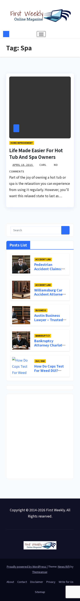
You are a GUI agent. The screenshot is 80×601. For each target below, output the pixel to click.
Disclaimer (36, 582)
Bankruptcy (42, 335)
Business (40, 310)
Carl (43, 164)
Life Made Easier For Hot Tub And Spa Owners (36, 153)
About (10, 582)
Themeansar (39, 572)
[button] (74, 34)
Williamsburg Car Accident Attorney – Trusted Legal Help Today (49, 296)
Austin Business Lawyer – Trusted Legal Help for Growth (48, 322)
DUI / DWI (40, 361)
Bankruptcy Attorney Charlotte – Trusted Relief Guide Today (50, 347)
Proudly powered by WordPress (27, 566)
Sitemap (40, 592)
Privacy (50, 582)
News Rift (64, 566)
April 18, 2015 (23, 164)
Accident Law (43, 259)
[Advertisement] (40, 436)
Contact (22, 582)
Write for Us (66, 582)
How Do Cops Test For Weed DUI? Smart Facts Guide (49, 370)
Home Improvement (21, 142)
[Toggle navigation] (41, 34)
